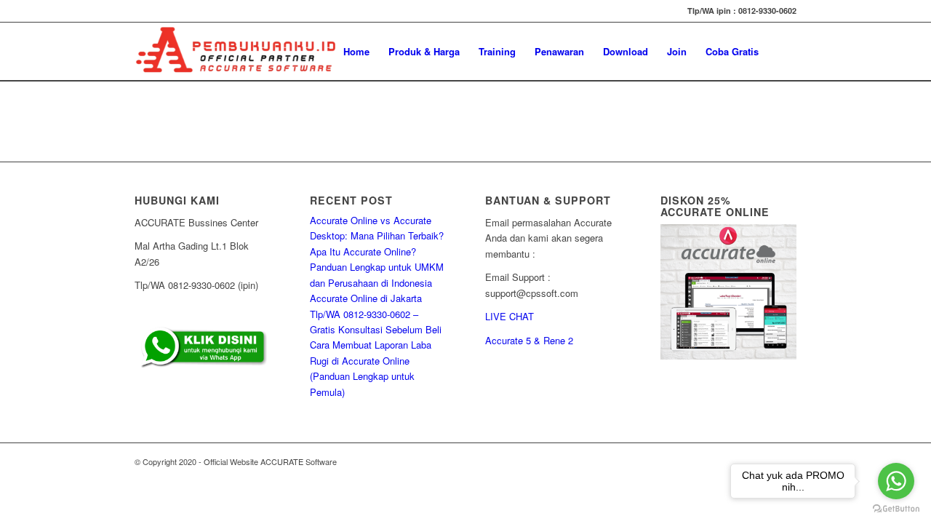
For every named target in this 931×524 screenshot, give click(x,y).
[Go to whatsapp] (896, 481)
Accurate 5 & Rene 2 (529, 340)
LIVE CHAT (509, 316)
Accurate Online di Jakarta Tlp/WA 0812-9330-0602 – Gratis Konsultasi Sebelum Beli (375, 313)
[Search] (782, 52)
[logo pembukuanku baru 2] (236, 52)
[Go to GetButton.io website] (896, 509)
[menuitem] (356, 52)
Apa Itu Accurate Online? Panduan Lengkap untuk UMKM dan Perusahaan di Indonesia (377, 267)
